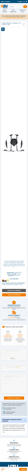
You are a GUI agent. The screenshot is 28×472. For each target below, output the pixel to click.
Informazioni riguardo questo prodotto (11, 420)
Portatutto (22, 16)
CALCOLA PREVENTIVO (14, 295)
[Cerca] (25, 6)
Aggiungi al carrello (14, 398)
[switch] (18, 367)
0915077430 (9, 413)
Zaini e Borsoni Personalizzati (12, 16)
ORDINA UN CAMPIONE (14, 290)
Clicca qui (8, 409)
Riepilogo (23, 469)
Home (3, 16)
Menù (21, 1)
